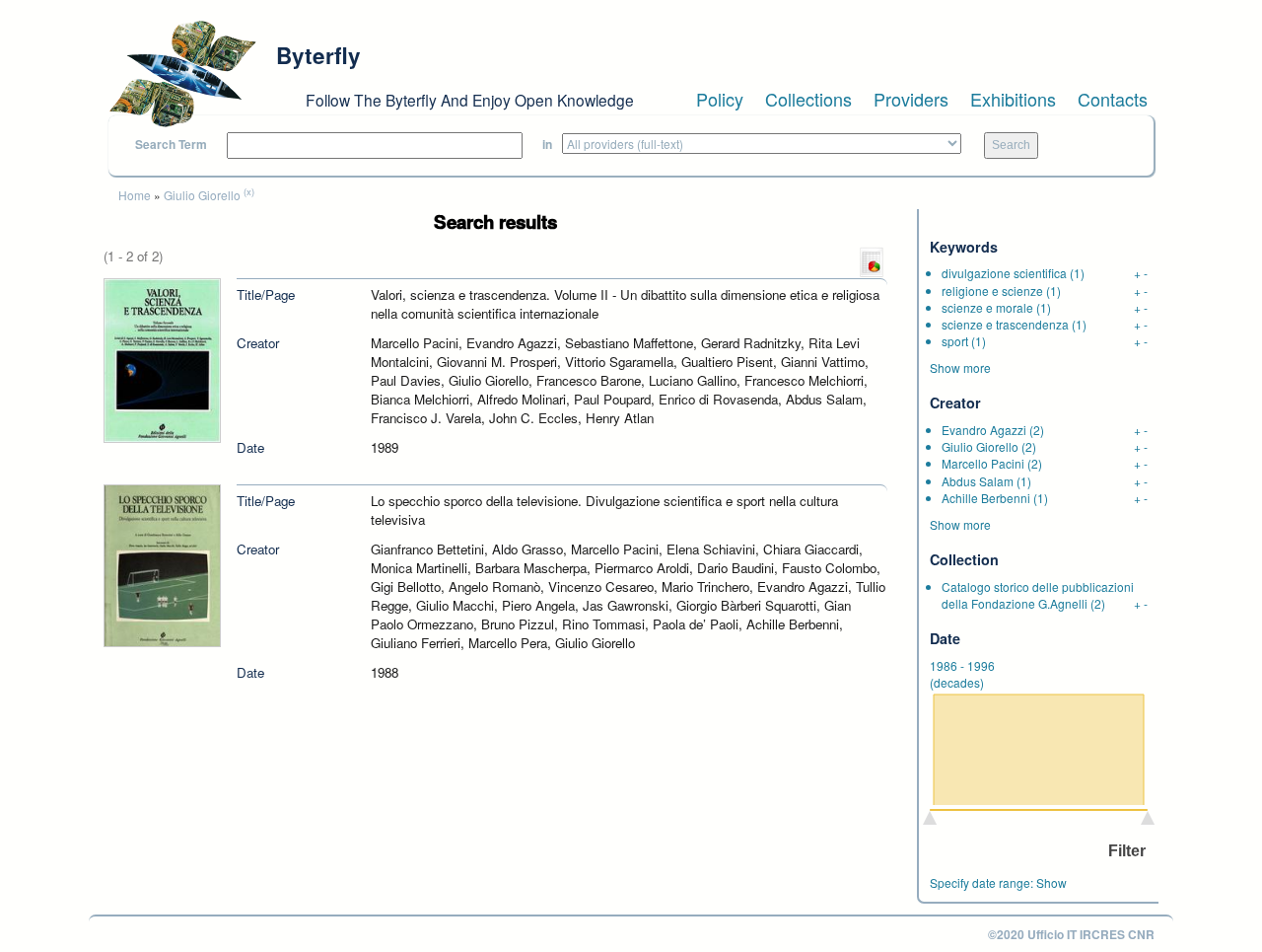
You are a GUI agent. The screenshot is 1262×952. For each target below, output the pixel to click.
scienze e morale (987, 307)
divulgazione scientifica (1004, 272)
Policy (719, 98)
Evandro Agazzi (984, 429)
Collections (808, 98)
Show (1051, 882)
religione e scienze (992, 290)
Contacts (1113, 98)
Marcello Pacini (983, 463)
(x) (249, 191)
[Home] (182, 74)
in (547, 144)
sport (955, 340)
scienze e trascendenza (1005, 324)
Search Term (171, 144)
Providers (911, 98)
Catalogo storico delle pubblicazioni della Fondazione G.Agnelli (1038, 595)
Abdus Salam (978, 481)
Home (134, 194)
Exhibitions (1013, 98)
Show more (960, 367)
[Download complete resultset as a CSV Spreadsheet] (871, 261)
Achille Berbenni (986, 497)
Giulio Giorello (202, 194)
